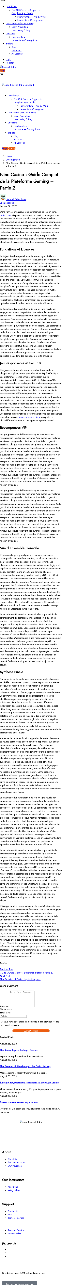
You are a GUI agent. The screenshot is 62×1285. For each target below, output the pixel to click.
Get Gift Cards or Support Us (26, 10)
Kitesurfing (13, 1187)
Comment (4, 1006)
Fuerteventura (18, 37)
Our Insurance (15, 1166)
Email (2, 1012)
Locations (10, 33)
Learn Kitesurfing (20, 27)
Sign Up (12, 148)
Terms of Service (16, 1218)
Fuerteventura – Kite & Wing (31, 17)
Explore (9, 43)
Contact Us (13, 1211)
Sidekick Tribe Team (16, 199)
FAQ (10, 1214)
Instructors (16, 50)
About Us (12, 1159)
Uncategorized (13, 159)
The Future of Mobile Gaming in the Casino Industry (25, 1066)
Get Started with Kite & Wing (20, 23)
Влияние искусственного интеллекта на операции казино (29, 1082)
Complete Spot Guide (22, 13)
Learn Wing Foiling (21, 30)
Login (8, 59)
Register (10, 62)
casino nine (5, 215)
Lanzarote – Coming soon (30, 20)
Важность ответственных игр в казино (19, 1102)
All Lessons (17, 53)
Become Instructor (17, 1162)
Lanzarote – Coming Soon (24, 40)
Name (3, 1009)
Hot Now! (12, 6)
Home (9, 156)
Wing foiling (14, 1190)
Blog (14, 47)
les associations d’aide (30, 417)
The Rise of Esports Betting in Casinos (18, 1050)
